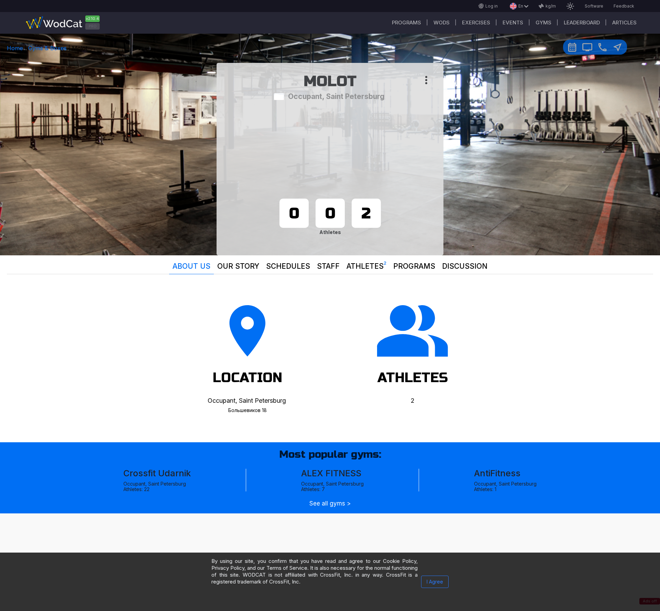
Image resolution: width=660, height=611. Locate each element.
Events (513, 22)
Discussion (464, 266)
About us (191, 266)
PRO (93, 26)
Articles (624, 22)
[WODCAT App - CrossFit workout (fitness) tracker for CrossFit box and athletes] (65, 22)
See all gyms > (330, 504)
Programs (406, 22)
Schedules (288, 266)
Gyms (543, 22)
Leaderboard (582, 22)
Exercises (476, 22)
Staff (328, 266)
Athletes (366, 265)
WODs (441, 22)
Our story (238, 266)
